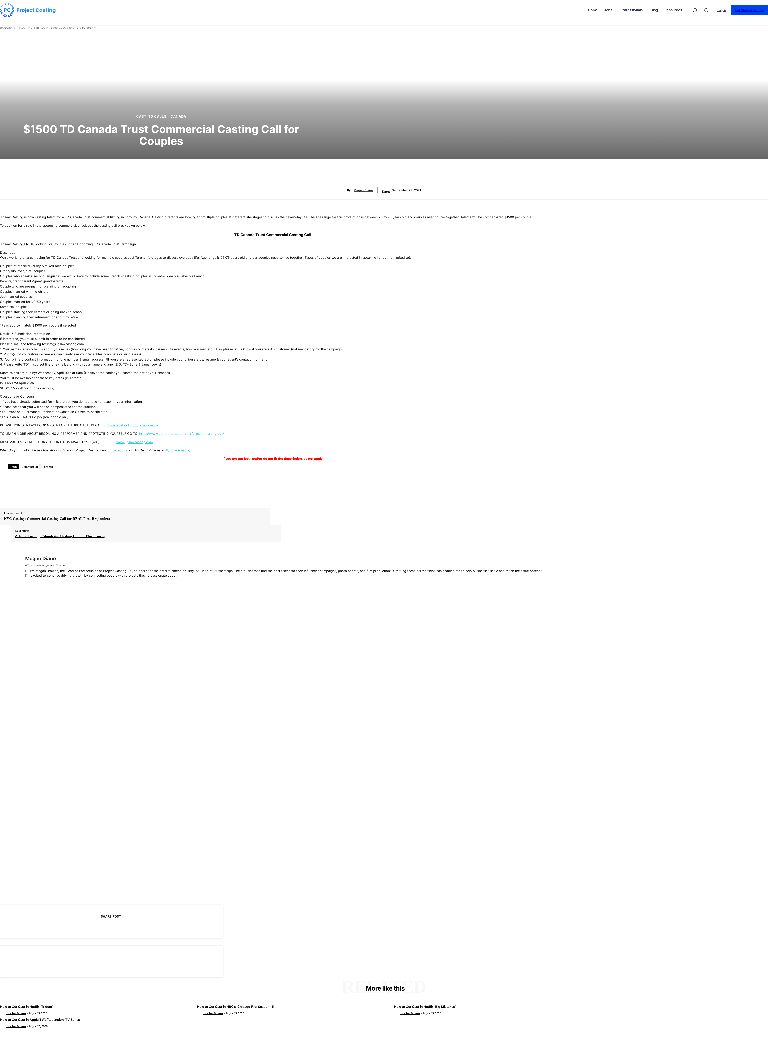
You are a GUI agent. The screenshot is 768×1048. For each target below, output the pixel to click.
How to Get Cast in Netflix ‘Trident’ (26, 1007)
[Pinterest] (104, 927)
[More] (147, 926)
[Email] (132, 927)
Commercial (29, 466)
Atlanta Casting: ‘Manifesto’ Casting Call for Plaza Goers (60, 536)
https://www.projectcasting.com (46, 565)
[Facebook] (75, 927)
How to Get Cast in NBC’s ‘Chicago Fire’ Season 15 (235, 1007)
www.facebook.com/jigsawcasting (133, 425)
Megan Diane (363, 190)
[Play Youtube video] (272, 751)
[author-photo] (2, 1013)
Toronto (47, 466)
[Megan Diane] (9, 570)
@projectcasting (177, 450)
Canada (21, 27)
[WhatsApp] (118, 927)
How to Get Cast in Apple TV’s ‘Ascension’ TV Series (40, 1020)
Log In (721, 10)
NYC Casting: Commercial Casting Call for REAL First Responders (57, 519)
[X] (89, 927)
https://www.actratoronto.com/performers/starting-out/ (181, 434)
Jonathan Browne (16, 1013)
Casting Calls (7, 27)
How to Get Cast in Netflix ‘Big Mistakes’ (425, 1007)
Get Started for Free (749, 10)
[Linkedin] (26, 581)
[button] (695, 10)
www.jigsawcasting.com (134, 442)
